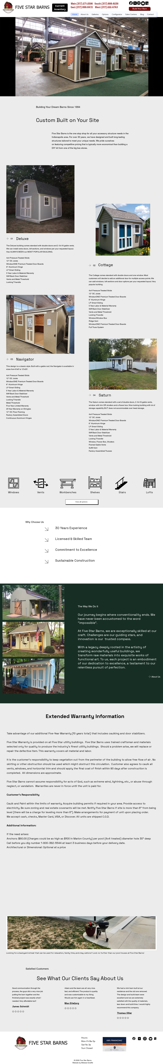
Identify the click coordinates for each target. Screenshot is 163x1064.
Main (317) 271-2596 (82, 3)
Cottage (105, 264)
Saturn (105, 395)
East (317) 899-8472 (82, 7)
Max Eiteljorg (72, 1003)
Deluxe (22, 238)
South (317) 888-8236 (106, 3)
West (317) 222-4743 (106, 7)
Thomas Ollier (124, 1013)
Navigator (25, 359)
